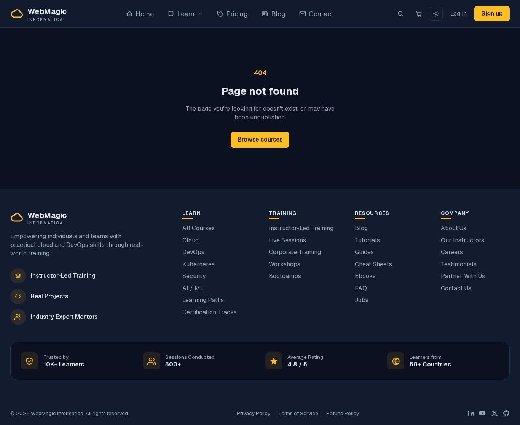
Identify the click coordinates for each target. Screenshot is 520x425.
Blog (278, 14)
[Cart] (418, 14)
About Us (453, 228)
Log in (458, 14)
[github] (506, 413)
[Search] (400, 14)
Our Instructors (462, 240)
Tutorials (367, 240)
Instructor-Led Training (301, 228)
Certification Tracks (209, 312)
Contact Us (456, 288)
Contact (321, 14)
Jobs (361, 300)
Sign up (492, 14)
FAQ (361, 288)
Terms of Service (298, 413)
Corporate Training (295, 252)
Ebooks (365, 276)
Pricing (237, 14)
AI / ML (193, 288)
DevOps (193, 252)
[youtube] (482, 413)
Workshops (284, 264)
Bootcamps (285, 276)
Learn (186, 14)
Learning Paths (203, 300)
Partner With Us (463, 276)
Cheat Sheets (373, 264)
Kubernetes (198, 264)
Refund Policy (342, 413)
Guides (364, 252)
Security (194, 276)
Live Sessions (287, 240)
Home (145, 14)
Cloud (190, 240)
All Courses (198, 228)
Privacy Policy (253, 413)
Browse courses (260, 139)
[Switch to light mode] (436, 14)
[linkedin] (470, 413)
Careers (452, 252)
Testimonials (459, 264)
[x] (494, 413)
